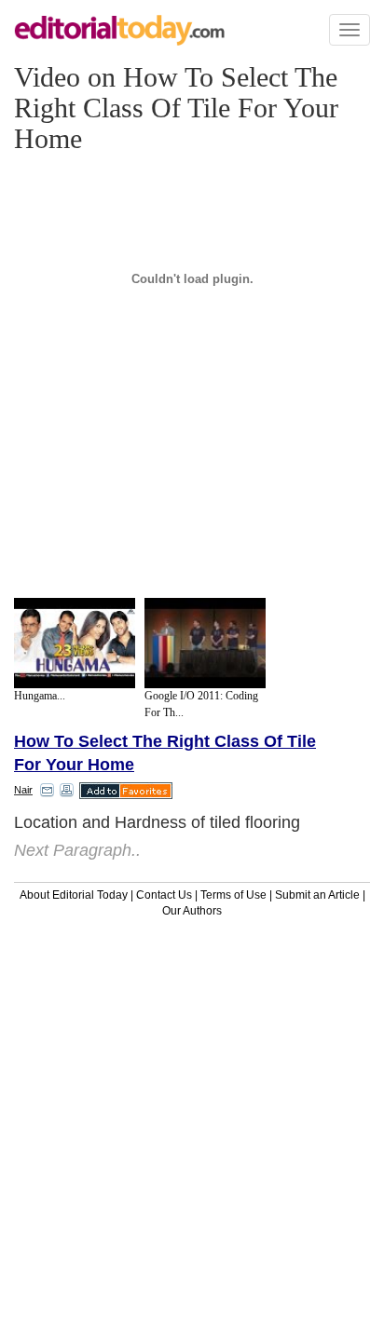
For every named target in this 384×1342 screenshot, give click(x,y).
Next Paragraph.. (77, 850)
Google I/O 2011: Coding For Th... (201, 703)
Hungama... (39, 695)
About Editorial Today (74, 894)
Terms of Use (233, 894)
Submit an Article (317, 894)
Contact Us (164, 894)
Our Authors (192, 910)
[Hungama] (74, 643)
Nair (23, 789)
